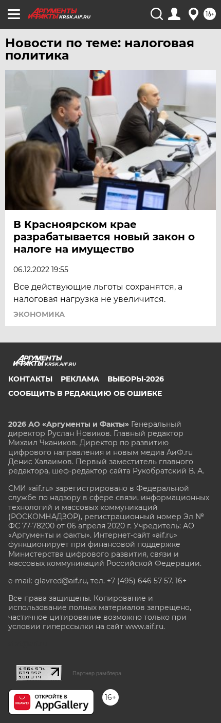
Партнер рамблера (96, 673)
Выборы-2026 (135, 379)
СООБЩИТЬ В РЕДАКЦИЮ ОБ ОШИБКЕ (85, 393)
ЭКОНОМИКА (39, 314)
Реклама (80, 379)
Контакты (30, 379)
